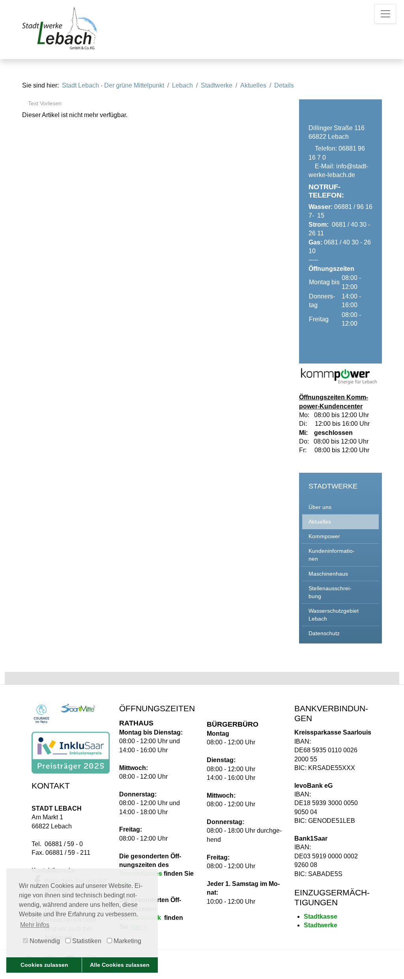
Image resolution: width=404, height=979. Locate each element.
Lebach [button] (182, 85)
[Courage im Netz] (41, 714)
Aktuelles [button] (253, 85)
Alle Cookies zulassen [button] (120, 965)
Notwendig (44, 941)
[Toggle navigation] (385, 14)
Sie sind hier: (40, 85)
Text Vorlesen (44, 103)
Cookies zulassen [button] (44, 965)
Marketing (126, 941)
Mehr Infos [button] (34, 924)
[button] (340, 507)
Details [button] (284, 85)
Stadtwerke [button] (216, 85)
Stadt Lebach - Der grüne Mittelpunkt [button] (113, 85)
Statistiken (86, 941)
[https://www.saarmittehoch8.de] (78, 708)
